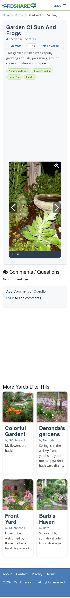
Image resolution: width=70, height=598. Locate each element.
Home (6, 15)
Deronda (48, 440)
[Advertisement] (35, 121)
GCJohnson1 (17, 440)
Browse (19, 15)
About (7, 574)
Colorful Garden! (15, 430)
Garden (30, 77)
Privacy (37, 574)
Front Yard (14, 77)
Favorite (52, 46)
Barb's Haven (47, 518)
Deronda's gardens (52, 430)
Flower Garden (42, 71)
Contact (22, 574)
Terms (51, 574)
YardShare (18, 5)
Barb (46, 528)
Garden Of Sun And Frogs (43, 15)
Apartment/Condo (18, 71)
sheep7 (13, 39)
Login (10, 298)
